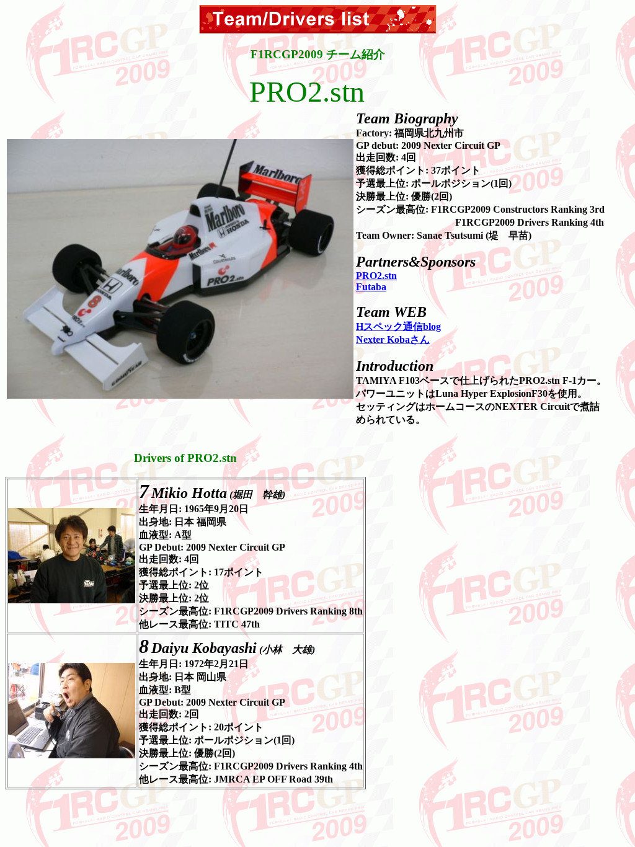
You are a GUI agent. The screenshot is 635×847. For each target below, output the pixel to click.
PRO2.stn (376, 275)
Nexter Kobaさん (393, 339)
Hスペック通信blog (398, 326)
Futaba (371, 287)
